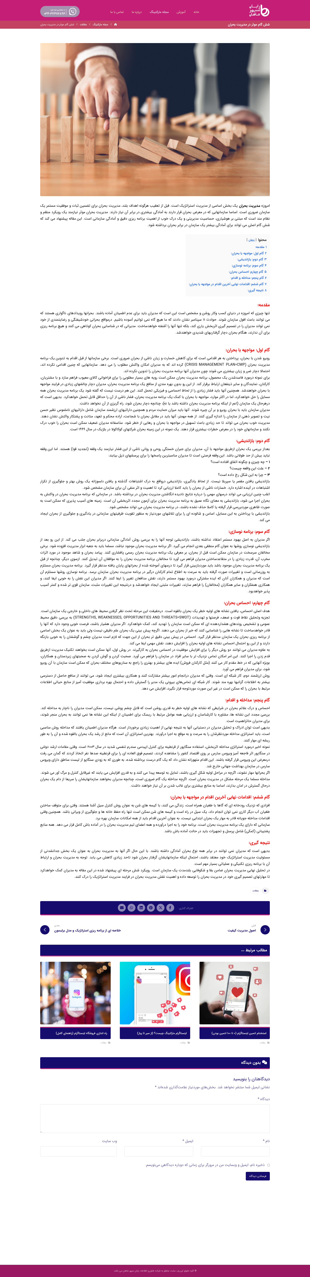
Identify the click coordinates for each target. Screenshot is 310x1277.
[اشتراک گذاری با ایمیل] (122, 908)
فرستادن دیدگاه (257, 1176)
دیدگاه (264, 1099)
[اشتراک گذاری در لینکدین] (141, 908)
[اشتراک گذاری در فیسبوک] (170, 908)
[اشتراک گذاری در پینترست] (151, 908)
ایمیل (187, 1141)
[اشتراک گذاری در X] (161, 908)
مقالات (256, 890)
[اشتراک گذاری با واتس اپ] (131, 908)
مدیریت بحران (249, 205)
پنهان (251, 240)
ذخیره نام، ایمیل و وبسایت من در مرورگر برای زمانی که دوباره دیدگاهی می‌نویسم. (205, 1165)
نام (266, 1141)
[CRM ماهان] (115, 25)
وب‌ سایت (109, 1141)
